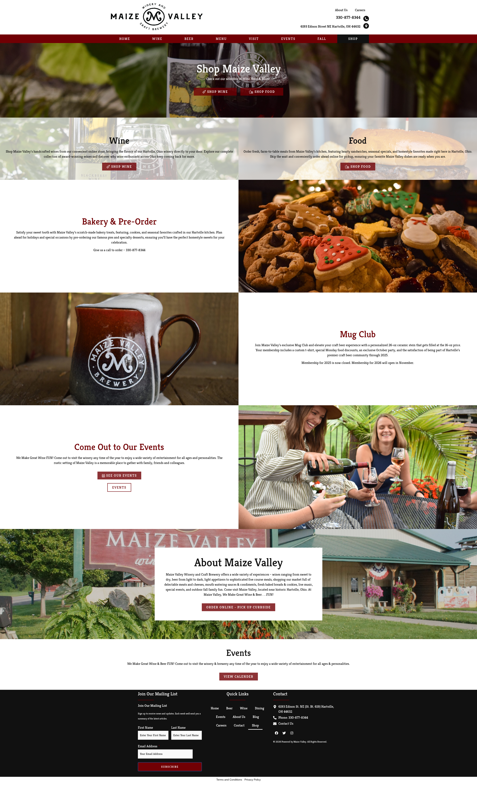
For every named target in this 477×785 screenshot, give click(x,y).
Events (288, 39)
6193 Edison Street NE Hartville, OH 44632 (331, 26)
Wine (157, 39)
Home (124, 39)
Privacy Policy (252, 779)
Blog (256, 717)
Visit (254, 39)
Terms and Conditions (229, 779)
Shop (353, 39)
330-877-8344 (348, 17)
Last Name (178, 727)
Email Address (147, 746)
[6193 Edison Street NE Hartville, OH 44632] (366, 26)
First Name (145, 727)
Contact (239, 725)
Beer (188, 39)
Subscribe (170, 766)
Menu (221, 39)
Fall (322, 39)
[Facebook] (276, 733)
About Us (341, 10)
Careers (360, 10)
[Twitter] (284, 733)
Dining (259, 708)
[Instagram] (291, 733)
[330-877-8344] (366, 18)
